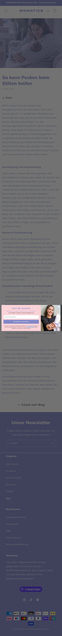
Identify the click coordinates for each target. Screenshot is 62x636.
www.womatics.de (30, 325)
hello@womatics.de (31, 327)
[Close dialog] (58, 307)
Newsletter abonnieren (21, 322)
